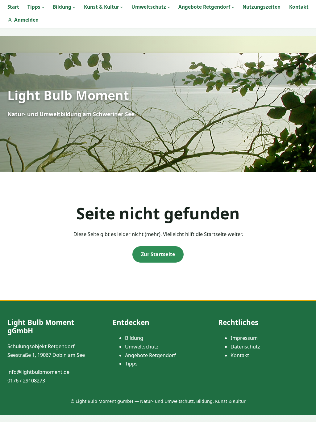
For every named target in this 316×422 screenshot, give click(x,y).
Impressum (244, 338)
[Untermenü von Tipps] (43, 7)
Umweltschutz (142, 346)
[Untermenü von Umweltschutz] (168, 7)
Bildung (134, 338)
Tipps (131, 363)
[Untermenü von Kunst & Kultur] (121, 7)
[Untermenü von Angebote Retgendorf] (232, 7)
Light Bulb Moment (68, 95)
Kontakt (240, 355)
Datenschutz (245, 346)
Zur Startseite (158, 254)
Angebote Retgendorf (150, 355)
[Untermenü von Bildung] (74, 7)
